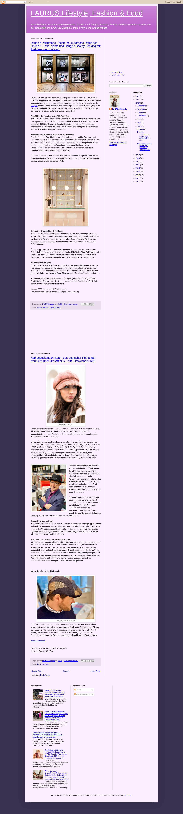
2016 (138, 165)
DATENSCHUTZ (118, 75)
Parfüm (57, 307)
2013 (138, 175)
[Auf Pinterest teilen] (93, 304)
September (142, 116)
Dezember (142, 106)
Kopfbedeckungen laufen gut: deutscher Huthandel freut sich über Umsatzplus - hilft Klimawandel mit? (63, 359)
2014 (138, 172)
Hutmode (45, 664)
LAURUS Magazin (119, 109)
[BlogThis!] (84, 304)
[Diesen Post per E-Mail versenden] (82, 304)
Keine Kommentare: (71, 304)
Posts (78, 690)
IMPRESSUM (117, 72)
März (140, 126)
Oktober (141, 113)
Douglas (34, 106)
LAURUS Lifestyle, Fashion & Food (87, 13)
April (140, 123)
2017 (138, 162)
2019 (138, 155)
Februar (141, 129)
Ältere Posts (95, 671)
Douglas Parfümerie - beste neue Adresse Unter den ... (144, 136)
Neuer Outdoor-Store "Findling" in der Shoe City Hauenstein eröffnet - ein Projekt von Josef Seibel (55, 693)
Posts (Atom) (45, 675)
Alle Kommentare (83, 694)
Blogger (128, 796)
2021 (138, 100)
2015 (138, 168)
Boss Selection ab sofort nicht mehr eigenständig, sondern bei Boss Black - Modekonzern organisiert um (48, 735)
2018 (138, 158)
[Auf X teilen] (87, 304)
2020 (138, 103)
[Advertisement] (65, 331)
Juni (139, 119)
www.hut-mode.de (38, 640)
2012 (138, 178)
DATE (39, 664)
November (142, 109)
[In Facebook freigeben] (90, 304)
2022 (138, 96)
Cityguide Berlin (42, 307)
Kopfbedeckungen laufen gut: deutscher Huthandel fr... (144, 147)
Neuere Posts (36, 671)
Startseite (66, 671)
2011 (138, 182)
